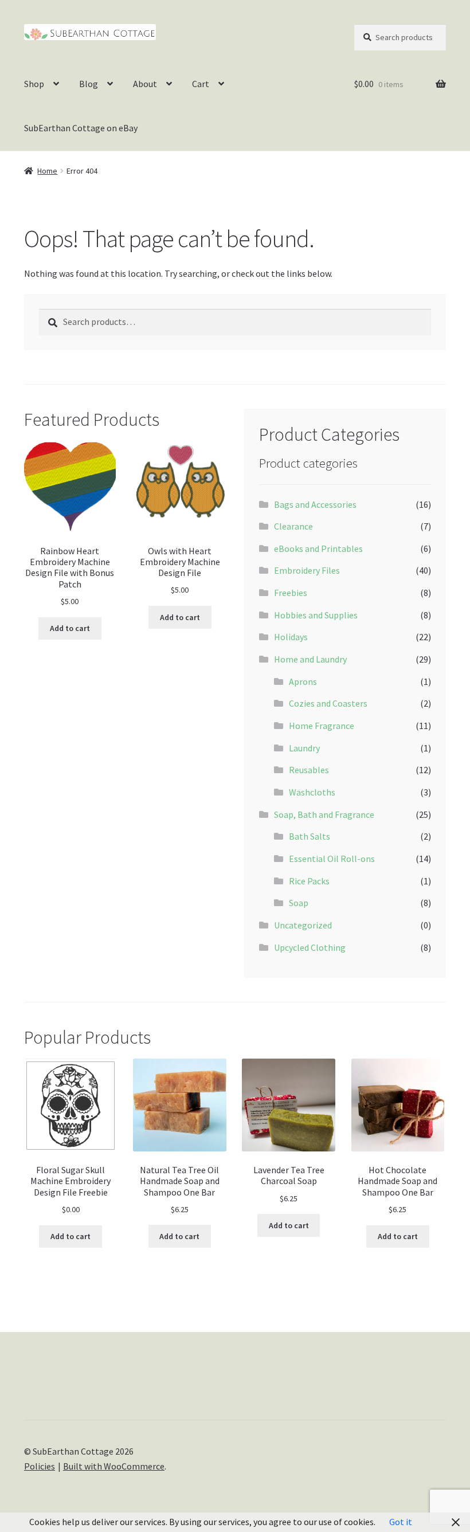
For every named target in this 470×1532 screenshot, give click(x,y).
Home (47, 171)
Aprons (303, 681)
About (145, 83)
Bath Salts (309, 836)
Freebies (290, 592)
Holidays (291, 636)
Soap (298, 902)
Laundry (304, 748)
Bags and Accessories (315, 504)
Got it (400, 1521)
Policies (39, 1466)
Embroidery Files (307, 570)
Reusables (309, 769)
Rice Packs (309, 881)
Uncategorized (303, 925)
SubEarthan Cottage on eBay (81, 128)
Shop (34, 83)
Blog (88, 83)
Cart (200, 83)
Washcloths (312, 792)
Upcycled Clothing (310, 947)
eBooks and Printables (318, 548)
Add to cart (70, 628)
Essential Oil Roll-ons (332, 858)
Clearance (293, 526)
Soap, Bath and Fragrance (324, 814)
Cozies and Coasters (328, 703)
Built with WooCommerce (113, 1466)
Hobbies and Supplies (316, 615)
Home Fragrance (321, 725)
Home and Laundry (310, 659)
